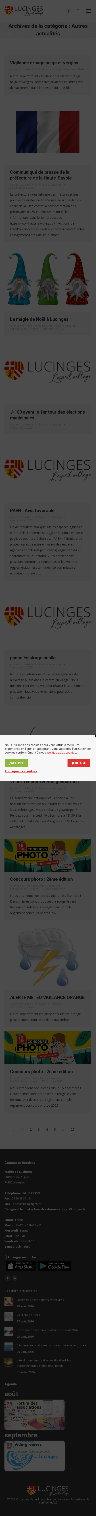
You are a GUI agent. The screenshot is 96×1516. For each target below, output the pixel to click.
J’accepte (16, 763)
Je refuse (79, 763)
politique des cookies (61, 752)
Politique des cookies (21, 771)
